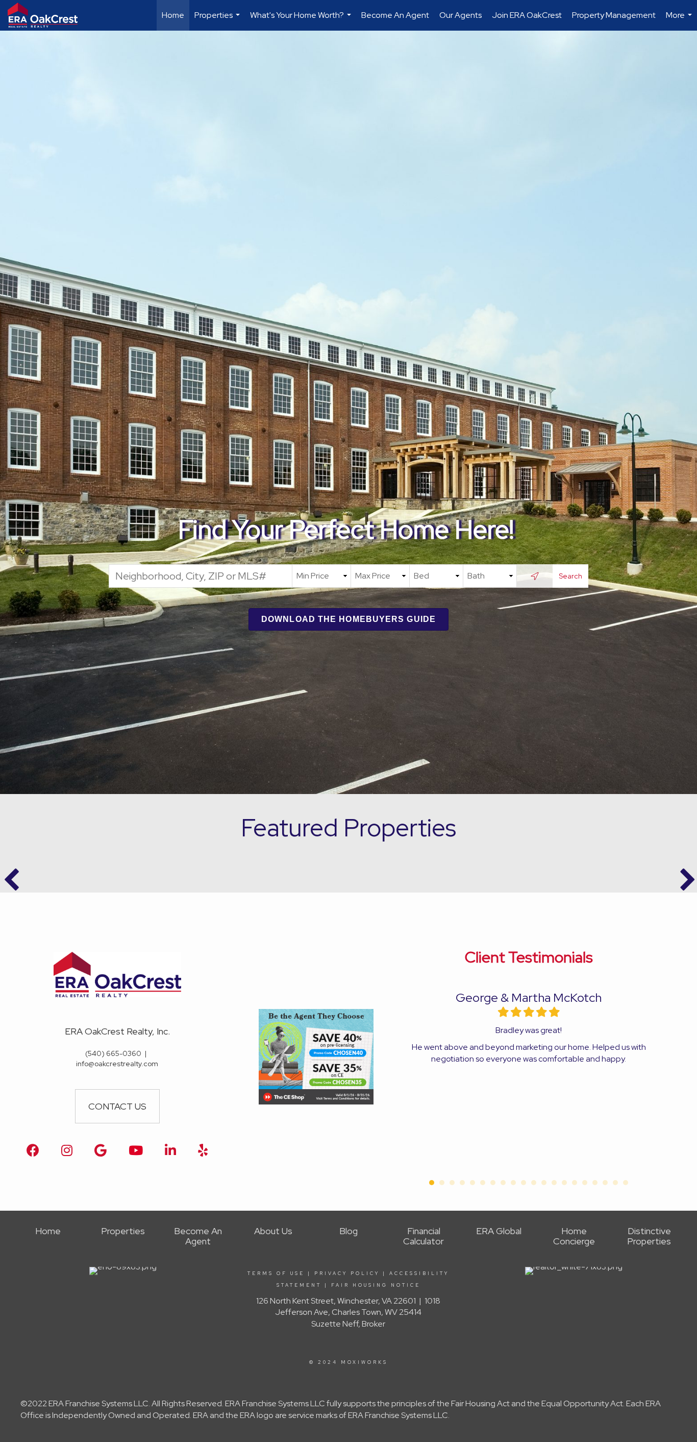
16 (584, 1182)
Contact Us (117, 1106)
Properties (218, 20)
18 (605, 1182)
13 (554, 1182)
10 (523, 1182)
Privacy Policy (347, 1273)
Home (173, 15)
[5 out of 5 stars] (553, 1012)
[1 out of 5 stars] (503, 1012)
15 (574, 1182)
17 (595, 1182)
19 (615, 1182)
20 (625, 1182)
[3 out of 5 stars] (528, 1012)
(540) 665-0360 (113, 1053)
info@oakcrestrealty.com (117, 1063)
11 (533, 1182)
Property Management (614, 15)
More (680, 20)
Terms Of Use (276, 1273)
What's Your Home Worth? (302, 20)
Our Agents (460, 15)
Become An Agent (395, 15)
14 (564, 1182)
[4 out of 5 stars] (541, 1012)
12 (543, 1182)
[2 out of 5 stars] (515, 1012)
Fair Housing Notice (375, 1285)
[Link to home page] (48, 15)
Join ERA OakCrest (527, 15)
